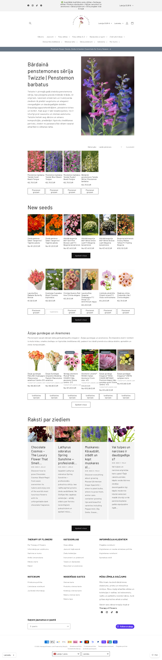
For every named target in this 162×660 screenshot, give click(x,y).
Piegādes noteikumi (107, 545)
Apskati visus (81, 256)
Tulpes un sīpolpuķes (72, 562)
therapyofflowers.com (47, 646)
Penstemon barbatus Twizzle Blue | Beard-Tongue (54, 177)
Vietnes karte (69, 582)
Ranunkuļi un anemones (73, 566)
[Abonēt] (67, 626)
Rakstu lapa (68, 599)
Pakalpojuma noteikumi (106, 646)
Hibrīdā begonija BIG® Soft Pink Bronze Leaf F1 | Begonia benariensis (72, 241)
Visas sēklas (68, 545)
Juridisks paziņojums (90, 649)
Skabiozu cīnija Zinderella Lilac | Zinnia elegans (123, 295)
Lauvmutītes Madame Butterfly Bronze (35, 295)
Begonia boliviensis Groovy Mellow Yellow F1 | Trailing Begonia (125, 241)
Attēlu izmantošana (35, 558)
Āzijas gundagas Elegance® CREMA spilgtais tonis (124, 376)
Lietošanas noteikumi (36, 586)
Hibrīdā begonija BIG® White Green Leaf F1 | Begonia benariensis (88, 241)
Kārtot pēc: (92, 147)
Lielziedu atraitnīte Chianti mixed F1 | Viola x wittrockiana (107, 295)
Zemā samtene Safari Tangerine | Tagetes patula (35, 240)
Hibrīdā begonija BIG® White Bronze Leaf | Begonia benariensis (106, 241)
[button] (30, 23)
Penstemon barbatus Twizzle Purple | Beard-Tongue (72, 177)
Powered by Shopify (61, 646)
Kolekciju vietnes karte (73, 591)
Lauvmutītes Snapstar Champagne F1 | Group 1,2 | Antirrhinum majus (89, 297)
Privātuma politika (35, 582)
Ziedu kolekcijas (70, 553)
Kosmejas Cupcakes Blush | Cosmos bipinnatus (54, 295)
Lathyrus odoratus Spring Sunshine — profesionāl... (67, 455)
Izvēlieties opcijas (36, 396)
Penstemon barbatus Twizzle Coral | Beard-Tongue (36, 177)
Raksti (30, 566)
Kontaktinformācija (74, 649)
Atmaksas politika (76, 646)
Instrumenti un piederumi (74, 558)
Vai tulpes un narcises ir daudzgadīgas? (121, 453)
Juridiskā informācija (36, 591)
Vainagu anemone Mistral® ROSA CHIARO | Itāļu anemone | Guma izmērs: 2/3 (71, 378)
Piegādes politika (121, 646)
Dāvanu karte (33, 562)
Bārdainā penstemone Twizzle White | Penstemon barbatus (89, 178)
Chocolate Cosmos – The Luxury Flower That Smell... (39, 455)
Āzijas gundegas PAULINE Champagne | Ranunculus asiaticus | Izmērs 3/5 (36, 377)
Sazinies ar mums (35, 553)
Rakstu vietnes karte (72, 595)
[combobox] (66, 653)
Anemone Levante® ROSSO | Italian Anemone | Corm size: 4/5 (89, 377)
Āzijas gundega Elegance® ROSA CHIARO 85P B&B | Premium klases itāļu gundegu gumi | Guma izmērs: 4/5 (108, 379)
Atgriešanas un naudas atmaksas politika (115, 549)
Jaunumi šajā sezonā (72, 549)
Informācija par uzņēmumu (38, 549)
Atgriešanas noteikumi (108, 553)
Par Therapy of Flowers (37, 545)
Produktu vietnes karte (73, 586)
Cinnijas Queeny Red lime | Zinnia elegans (72, 294)
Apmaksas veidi (105, 558)
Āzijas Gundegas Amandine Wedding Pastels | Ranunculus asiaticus (54, 377)
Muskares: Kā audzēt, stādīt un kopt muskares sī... (92, 457)
